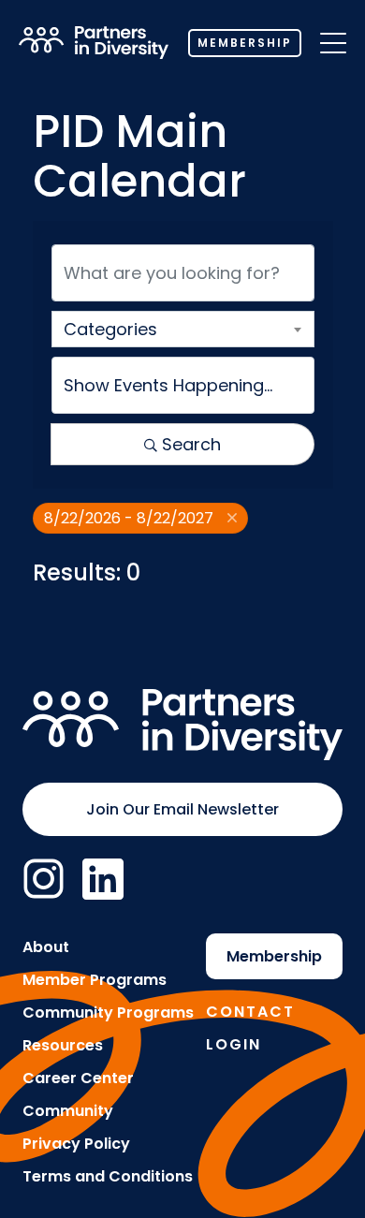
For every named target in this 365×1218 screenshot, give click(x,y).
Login (233, 1044)
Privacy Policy (76, 1143)
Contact (250, 1011)
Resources (62, 1045)
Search (191, 444)
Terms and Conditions (107, 1176)
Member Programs (94, 980)
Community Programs (108, 1012)
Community (67, 1111)
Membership (244, 43)
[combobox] (182, 329)
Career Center (78, 1078)
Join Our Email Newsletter (182, 809)
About (45, 947)
